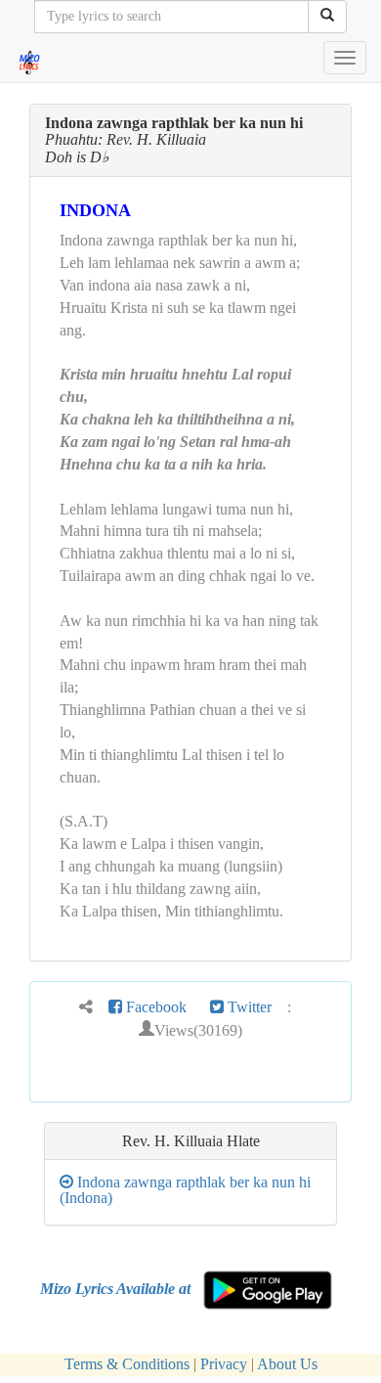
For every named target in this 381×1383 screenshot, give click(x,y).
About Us (287, 1364)
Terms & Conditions (127, 1364)
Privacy (223, 1364)
